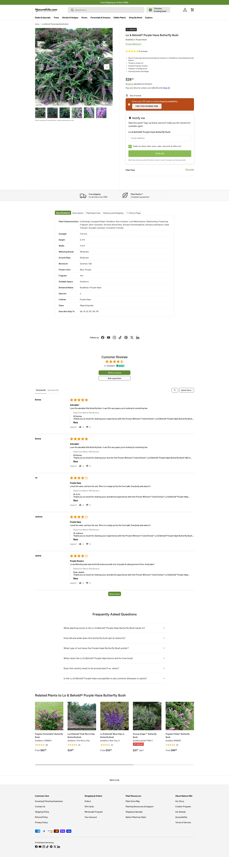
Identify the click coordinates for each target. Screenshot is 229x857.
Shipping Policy (42, 811)
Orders (88, 801)
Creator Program (183, 806)
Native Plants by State (136, 817)
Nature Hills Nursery (47, 842)
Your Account (91, 817)
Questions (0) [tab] (53, 390)
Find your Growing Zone (147, 106)
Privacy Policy (41, 822)
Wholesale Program (94, 811)
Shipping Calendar (134, 811)
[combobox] (106, 10)
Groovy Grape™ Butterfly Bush (145, 735)
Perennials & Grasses (100, 17)
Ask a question (114, 378)
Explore (149, 17)
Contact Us (40, 806)
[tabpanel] (114, 266)
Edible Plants (120, 17)
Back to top (114, 780)
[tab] (63, 213)
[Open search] (174, 390)
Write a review (114, 372)
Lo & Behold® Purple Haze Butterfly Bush (55, 24)
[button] (158, 10)
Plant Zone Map (133, 801)
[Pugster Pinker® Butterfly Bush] (180, 716)
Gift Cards (89, 806)
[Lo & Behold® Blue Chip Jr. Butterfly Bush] (114, 716)
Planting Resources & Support (140, 806)
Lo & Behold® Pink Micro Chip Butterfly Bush (81, 735)
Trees (56, 17)
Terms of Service (183, 822)
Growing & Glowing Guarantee (49, 801)
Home (37, 24)
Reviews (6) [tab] (40, 390)
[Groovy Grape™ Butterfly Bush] (147, 716)
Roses (84, 17)
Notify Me (159, 153)
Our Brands (180, 811)
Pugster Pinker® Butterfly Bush (178, 735)
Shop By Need (135, 17)
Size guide (189, 169)
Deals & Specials (42, 17)
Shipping (129, 84)
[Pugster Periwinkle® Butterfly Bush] (49, 716)
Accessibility (181, 817)
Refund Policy (41, 817)
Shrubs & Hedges (70, 17)
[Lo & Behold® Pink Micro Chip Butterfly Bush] (82, 716)
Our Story (179, 801)
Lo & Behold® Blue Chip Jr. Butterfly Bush (112, 735)
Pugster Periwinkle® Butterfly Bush (49, 735)
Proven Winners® (133, 44)
